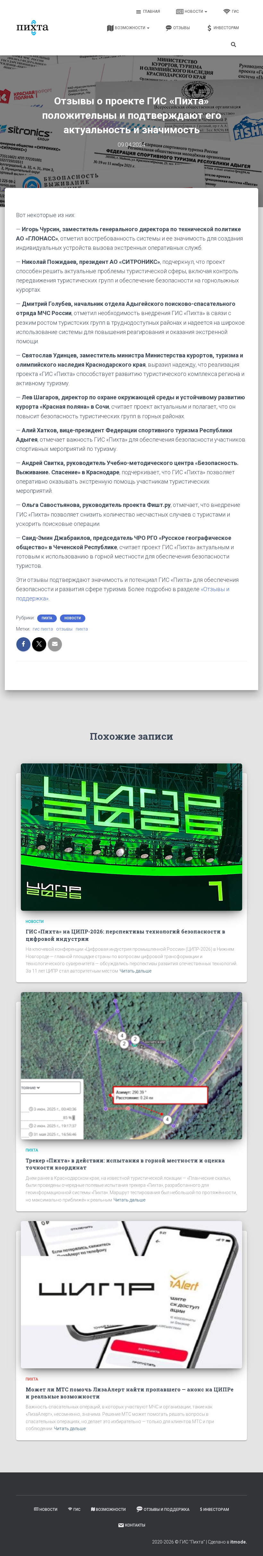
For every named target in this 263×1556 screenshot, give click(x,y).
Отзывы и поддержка (167, 1509)
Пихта (47, 618)
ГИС (235, 11)
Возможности (130, 28)
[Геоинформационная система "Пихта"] (32, 28)
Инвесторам (226, 28)
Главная (151, 11)
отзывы (64, 628)
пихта (82, 628)
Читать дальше (135, 971)
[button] (205, 11)
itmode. (238, 1541)
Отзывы (181, 28)
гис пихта (43, 628)
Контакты (135, 1525)
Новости (194, 11)
